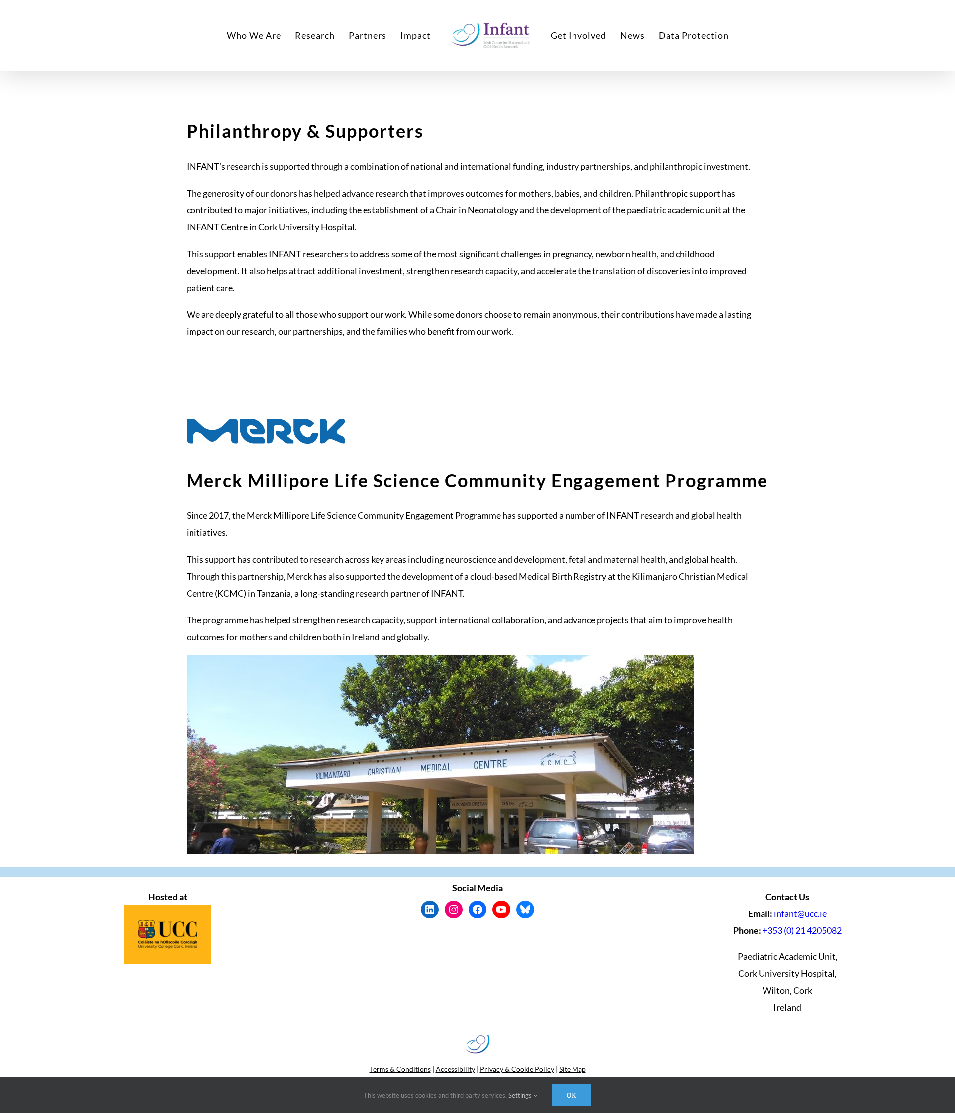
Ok (572, 1095)
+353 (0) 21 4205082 (802, 930)
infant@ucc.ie (800, 913)
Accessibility (455, 1069)
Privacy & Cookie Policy (517, 1069)
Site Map (572, 1069)
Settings (520, 1095)
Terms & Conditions (400, 1069)
